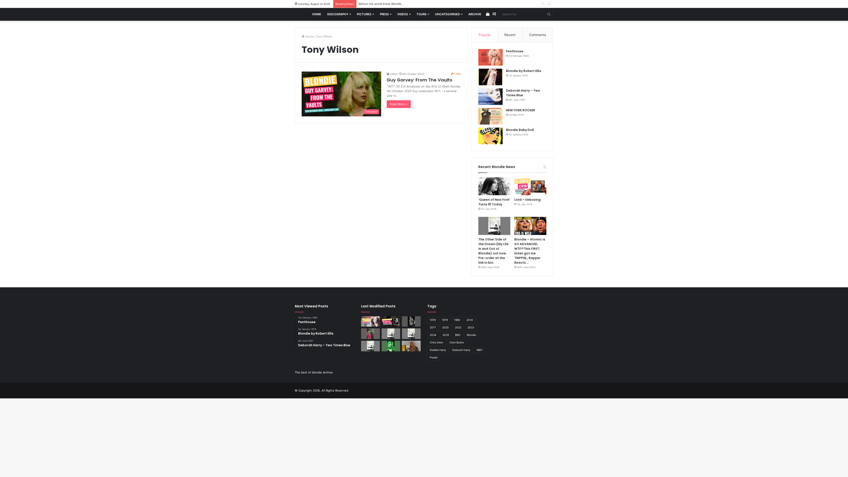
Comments (537, 35)
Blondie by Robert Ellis (523, 71)
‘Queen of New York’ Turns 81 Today (494, 201)
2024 (433, 335)
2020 (445, 327)
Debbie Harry (438, 350)
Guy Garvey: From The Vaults (419, 80)
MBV (480, 350)
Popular (485, 35)
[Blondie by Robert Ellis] (490, 77)
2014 (469, 320)
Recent (509, 35)
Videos (402, 14)
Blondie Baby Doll (520, 130)
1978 (433, 320)
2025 (446, 335)
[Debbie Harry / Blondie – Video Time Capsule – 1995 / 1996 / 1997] (370, 321)
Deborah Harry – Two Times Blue (523, 92)
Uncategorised (447, 14)
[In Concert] (391, 321)
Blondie (471, 335)
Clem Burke (456, 342)
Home (316, 14)
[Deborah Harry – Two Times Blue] (490, 96)
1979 (445, 320)
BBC (458, 335)
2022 (458, 327)
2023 (471, 327)
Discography (337, 14)
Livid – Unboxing (527, 199)
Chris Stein (436, 342)
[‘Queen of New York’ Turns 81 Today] (494, 186)
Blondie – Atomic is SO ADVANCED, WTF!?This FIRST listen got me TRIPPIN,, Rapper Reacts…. (529, 251)
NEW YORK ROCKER (520, 110)
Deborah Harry (461, 350)
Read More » (398, 104)
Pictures (364, 14)
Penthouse (514, 51)
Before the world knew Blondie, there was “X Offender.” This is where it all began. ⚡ (418, 4)
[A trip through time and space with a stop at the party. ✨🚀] (411, 321)
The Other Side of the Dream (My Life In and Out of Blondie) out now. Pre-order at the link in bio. (493, 251)
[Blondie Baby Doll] (490, 136)
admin (394, 74)
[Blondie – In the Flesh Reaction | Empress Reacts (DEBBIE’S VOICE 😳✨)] (411, 346)
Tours (421, 14)
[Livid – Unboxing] (530, 186)
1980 (457, 320)
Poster (434, 357)
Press (384, 14)
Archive (474, 14)
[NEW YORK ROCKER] (490, 116)
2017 (433, 327)
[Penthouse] (490, 57)
